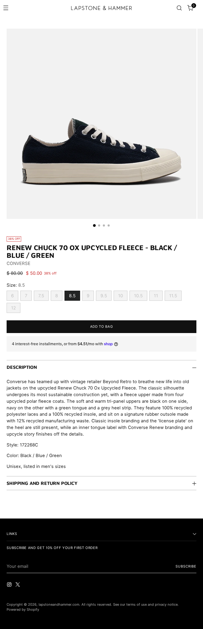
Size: (16, 285)
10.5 (138, 295)
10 (120, 295)
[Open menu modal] (5, 7)
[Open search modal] (179, 8)
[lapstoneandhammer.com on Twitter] (18, 585)
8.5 (72, 295)
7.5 (41, 295)
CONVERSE (18, 263)
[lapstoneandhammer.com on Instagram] (10, 585)
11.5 (173, 295)
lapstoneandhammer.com (59, 604)
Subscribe (186, 566)
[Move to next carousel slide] (191, 508)
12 (13, 308)
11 (156, 295)
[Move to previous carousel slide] (179, 508)
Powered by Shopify (23, 610)
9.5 (103, 295)
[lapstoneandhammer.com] (101, 8)
